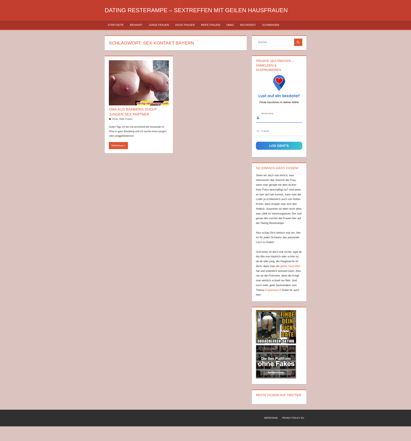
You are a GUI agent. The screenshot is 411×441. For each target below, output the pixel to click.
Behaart (136, 25)
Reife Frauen (210, 25)
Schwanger (270, 25)
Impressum (271, 418)
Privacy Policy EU (293, 418)
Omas (230, 25)
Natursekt (248, 25)
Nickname (267, 113)
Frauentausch (273, 290)
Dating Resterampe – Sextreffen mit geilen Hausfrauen (196, 10)
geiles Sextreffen (290, 266)
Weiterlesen (117, 145)
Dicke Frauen (185, 25)
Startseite (116, 25)
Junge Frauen (159, 25)
